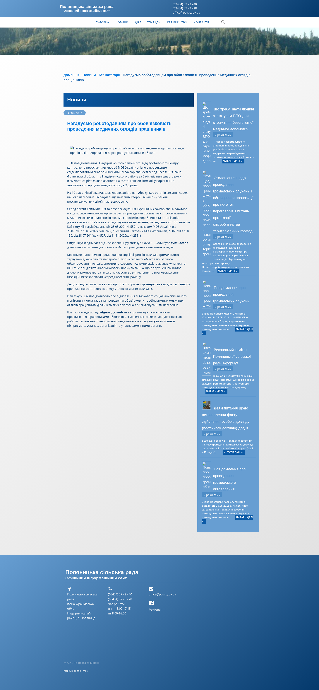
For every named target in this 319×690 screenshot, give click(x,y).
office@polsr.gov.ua (162, 594)
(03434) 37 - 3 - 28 (185, 8)
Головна (102, 22)
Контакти (201, 22)
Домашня (72, 75)
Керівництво (177, 22)
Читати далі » (232, 161)
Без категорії (109, 75)
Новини (122, 22)
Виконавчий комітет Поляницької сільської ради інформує (232, 356)
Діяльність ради (148, 22)
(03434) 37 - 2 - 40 (185, 4)
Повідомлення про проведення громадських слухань (231, 294)
